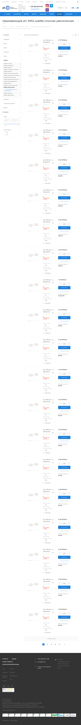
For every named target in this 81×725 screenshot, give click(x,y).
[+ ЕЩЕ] (76, 14)
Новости (4, 680)
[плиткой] (73, 35)
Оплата (12, 668)
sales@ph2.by (35, 9)
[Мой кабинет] (78, 2)
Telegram (51, 5)
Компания (6, 664)
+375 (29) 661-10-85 (36, 6)
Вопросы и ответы (4, 676)
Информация (14, 664)
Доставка (12, 672)
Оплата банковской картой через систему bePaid (63, 666)
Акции (14, 658)
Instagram (47, 5)
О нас (3, 668)
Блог (11, 679)
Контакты (4, 672)
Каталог (5, 658)
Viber (47, 10)
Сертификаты (13, 675)
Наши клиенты (7, 661)
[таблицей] (78, 35)
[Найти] (66, 7)
